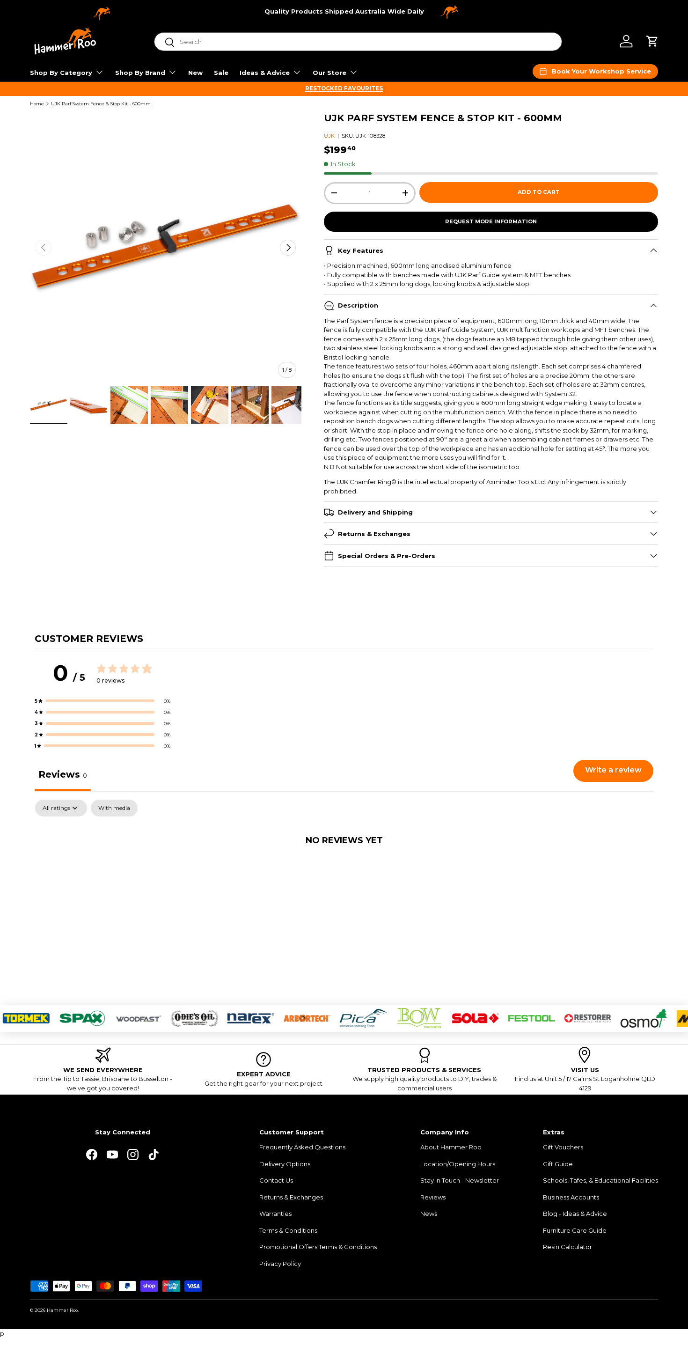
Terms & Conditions (288, 1230)
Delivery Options (284, 1164)
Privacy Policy (280, 1263)
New (195, 72)
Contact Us (276, 1180)
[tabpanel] (344, 871)
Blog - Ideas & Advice (575, 1213)
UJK (329, 135)
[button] (652, 41)
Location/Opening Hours (457, 1164)
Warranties (275, 1213)
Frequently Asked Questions (302, 1147)
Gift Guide (558, 1164)
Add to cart (539, 192)
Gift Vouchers (563, 1147)
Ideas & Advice (265, 72)
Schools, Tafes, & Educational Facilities (600, 1180)
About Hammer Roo (451, 1147)
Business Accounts (571, 1197)
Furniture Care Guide (575, 1230)
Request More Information (491, 221)
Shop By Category (61, 72)
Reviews (433, 1197)
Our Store (329, 72)
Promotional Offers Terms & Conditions (318, 1246)
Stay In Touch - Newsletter (459, 1180)
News (428, 1213)
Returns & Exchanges (291, 1197)
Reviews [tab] (62, 774)
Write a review (613, 769)
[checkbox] (114, 808)
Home (37, 104)
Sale (221, 72)
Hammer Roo (62, 1310)
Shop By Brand (140, 72)
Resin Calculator (567, 1246)
